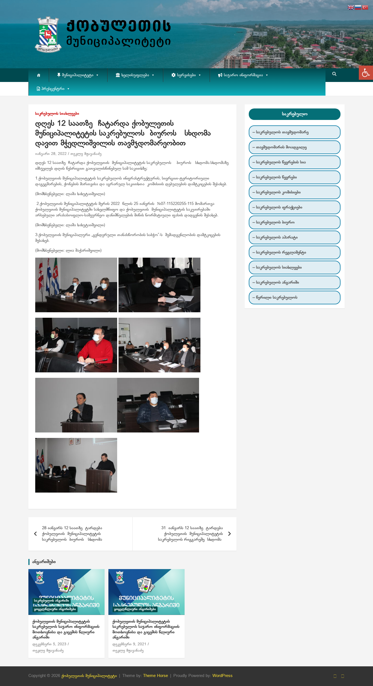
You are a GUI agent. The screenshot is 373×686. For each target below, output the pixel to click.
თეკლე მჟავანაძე (86, 154)
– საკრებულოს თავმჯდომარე (281, 132)
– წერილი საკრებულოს (275, 297)
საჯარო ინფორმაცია (243, 75)
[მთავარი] (38, 75)
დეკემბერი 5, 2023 (49, 644)
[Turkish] (365, 7)
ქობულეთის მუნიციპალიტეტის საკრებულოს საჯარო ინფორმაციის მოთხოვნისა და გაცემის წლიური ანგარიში (65, 629)
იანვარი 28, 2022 (51, 154)
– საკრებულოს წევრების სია (279, 162)
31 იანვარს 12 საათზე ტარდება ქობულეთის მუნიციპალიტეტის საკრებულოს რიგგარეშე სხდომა (190, 534)
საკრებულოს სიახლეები (57, 113)
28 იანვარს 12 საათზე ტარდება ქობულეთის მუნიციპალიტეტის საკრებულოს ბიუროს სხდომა (72, 534)
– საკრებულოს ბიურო (274, 222)
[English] (351, 7)
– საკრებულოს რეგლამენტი (279, 252)
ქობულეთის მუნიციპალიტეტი (89, 675)
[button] (366, 73)
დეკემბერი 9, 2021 (129, 644)
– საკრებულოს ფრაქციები (277, 207)
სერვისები (186, 75)
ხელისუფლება (135, 75)
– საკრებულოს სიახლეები (277, 267)
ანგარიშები (44, 562)
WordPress (222, 675)
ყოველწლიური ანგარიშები (55, 609)
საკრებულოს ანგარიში (51, 601)
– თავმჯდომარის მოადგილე (280, 147)
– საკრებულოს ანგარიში (276, 282)
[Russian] (358, 7)
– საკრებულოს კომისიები (277, 192)
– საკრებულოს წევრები (275, 177)
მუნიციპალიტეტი (77, 75)
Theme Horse (155, 675)
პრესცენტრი (53, 88)
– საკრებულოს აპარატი (275, 237)
